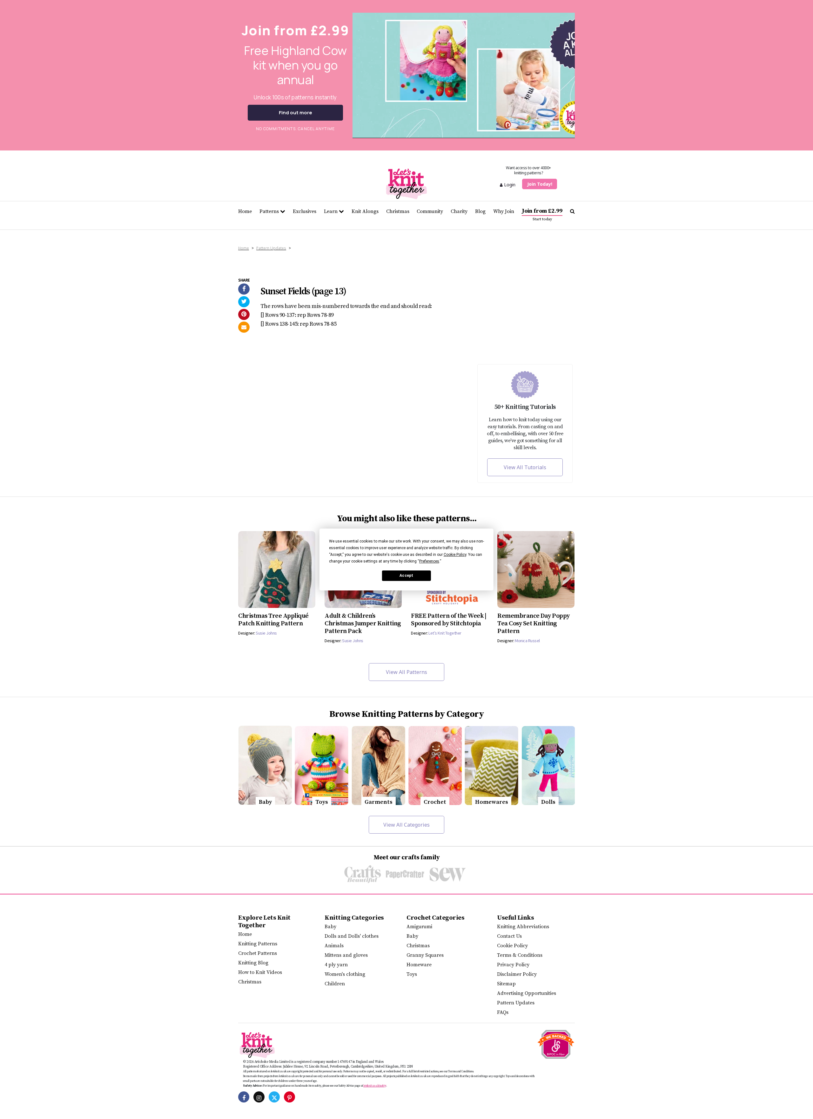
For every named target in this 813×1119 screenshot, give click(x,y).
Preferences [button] (429, 561)
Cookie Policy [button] (455, 554)
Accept (406, 575)
